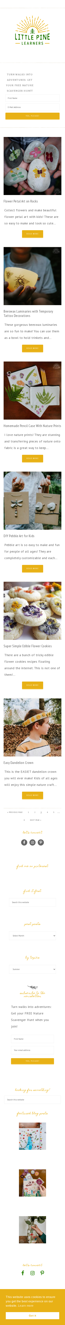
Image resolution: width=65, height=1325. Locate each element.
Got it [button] (32, 1315)
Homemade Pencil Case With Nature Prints (32, 425)
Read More (33, 234)
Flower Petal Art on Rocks (21, 201)
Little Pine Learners (32, 30)
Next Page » (35, 820)
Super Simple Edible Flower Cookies (28, 646)
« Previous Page (15, 812)
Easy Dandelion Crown (18, 762)
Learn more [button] (26, 1305)
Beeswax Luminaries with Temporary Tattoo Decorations (28, 313)
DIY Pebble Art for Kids (19, 536)
